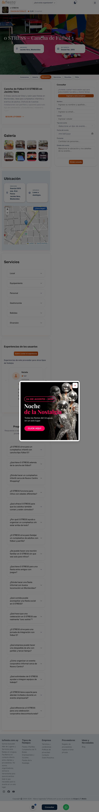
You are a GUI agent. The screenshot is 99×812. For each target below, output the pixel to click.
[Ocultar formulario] (75, 385)
